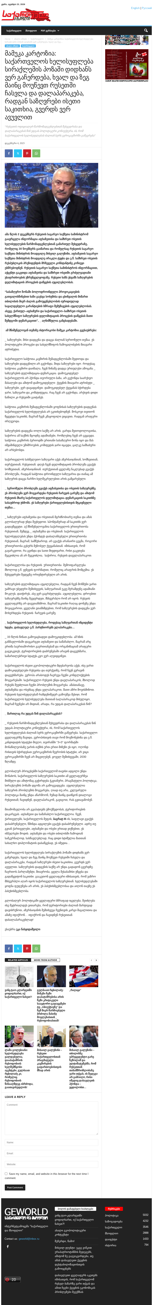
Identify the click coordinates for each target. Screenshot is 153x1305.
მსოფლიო (31, 30)
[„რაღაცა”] (83, 976)
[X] (18, 153)
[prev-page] (91, 960)
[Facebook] (9, 153)
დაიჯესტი (111, 1239)
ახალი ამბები (20, 38)
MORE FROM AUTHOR (45, 959)
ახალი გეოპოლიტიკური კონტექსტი (70, 1232)
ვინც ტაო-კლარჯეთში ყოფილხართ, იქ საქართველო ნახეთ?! (18, 993)
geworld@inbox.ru (29, 1238)
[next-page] (96, 960)
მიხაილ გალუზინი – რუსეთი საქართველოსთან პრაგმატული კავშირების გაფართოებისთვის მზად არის (49, 1060)
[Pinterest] (27, 153)
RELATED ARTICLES (18, 959)
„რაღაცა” (75, 990)
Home (7, 38)
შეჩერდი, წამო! (65, 1241)
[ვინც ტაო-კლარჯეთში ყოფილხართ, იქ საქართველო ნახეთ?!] (19, 976)
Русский (147, 8)
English (135, 8)
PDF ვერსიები (48, 30)
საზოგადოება (114, 1221)
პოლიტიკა (112, 1215)
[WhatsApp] (36, 153)
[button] (145, 30)
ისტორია (110, 1245)
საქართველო (14, 30)
